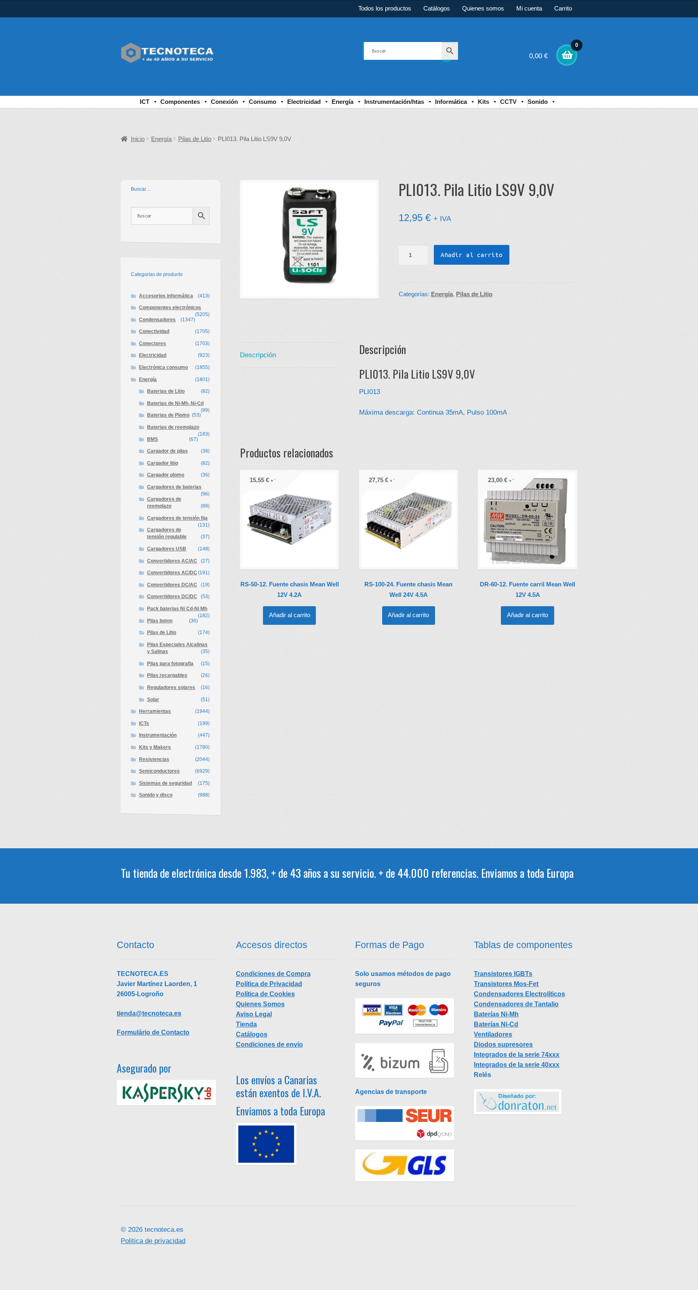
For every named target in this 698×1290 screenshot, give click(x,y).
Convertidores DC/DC (172, 596)
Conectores (152, 343)
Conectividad (154, 331)
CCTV (508, 101)
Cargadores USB (166, 549)
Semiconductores (159, 771)
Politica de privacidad (153, 1241)
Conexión (224, 101)
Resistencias (154, 759)
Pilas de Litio (194, 139)
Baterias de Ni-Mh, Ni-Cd (175, 403)
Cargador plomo (165, 475)
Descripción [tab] (258, 355)
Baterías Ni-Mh (496, 1014)
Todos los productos (384, 8)
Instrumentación (158, 735)
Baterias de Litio (166, 391)
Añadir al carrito (471, 254)
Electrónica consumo (163, 367)
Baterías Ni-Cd (496, 1024)
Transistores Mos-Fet (506, 983)
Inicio (138, 139)
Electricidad (304, 101)
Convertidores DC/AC (172, 585)
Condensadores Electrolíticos (519, 994)
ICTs (144, 723)
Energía (342, 101)
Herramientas (155, 711)
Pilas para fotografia (170, 663)
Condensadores (157, 319)
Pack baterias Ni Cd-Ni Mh (177, 608)
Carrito (563, 8)
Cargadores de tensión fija (177, 518)
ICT (144, 101)
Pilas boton (159, 621)
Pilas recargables (167, 675)
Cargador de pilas (167, 451)
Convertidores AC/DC (172, 572)
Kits (483, 101)
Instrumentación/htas (394, 101)
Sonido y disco (155, 795)
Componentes (180, 101)
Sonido (538, 101)
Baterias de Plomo (168, 415)
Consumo (262, 101)
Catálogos (436, 8)
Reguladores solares (171, 687)
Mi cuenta (529, 8)
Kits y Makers (155, 747)
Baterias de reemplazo (173, 427)
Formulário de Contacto (153, 1032)
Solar (153, 699)
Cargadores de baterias (174, 487)
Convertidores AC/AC (172, 561)
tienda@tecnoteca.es (149, 1013)
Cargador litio (162, 463)
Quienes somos (483, 8)
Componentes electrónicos (170, 307)
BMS (152, 439)
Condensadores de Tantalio (516, 1004)
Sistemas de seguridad (165, 783)
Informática (451, 101)
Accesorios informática (166, 296)
